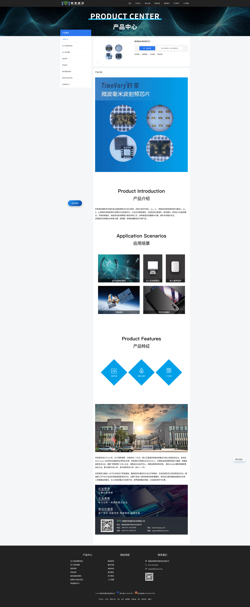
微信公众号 (113, 599)
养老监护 (64, 65)
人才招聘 (186, 3)
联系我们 (167, 3)
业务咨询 (75, 202)
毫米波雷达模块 (66, 71)
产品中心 (138, 3)
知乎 (139, 599)
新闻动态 (157, 3)
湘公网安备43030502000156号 (146, 593)
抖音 (122, 599)
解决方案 (147, 3)
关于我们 (176, 3)
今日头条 (101, 599)
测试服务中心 (66, 84)
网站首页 (111, 561)
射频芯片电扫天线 (67, 78)
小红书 (106, 599)
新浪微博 (127, 599)
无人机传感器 (66, 52)
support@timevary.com (155, 569)
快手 (118, 599)
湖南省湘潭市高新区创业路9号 (158, 561)
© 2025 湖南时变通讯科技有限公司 (105, 593)
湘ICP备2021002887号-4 (127, 593)
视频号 (149, 599)
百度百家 (133, 599)
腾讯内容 (144, 599)
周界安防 (64, 58)
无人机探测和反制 (67, 45)
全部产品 (65, 39)
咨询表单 (148, 48)
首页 (130, 3)
